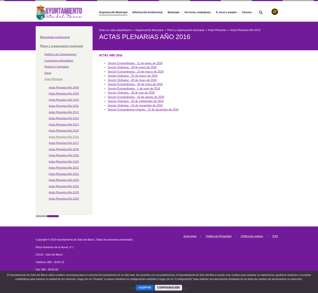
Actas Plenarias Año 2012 (64, 112)
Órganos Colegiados (56, 66)
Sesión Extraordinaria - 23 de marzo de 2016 (136, 71)
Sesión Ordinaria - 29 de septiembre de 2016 (136, 101)
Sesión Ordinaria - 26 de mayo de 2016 (132, 80)
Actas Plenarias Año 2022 (64, 174)
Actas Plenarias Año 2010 (64, 99)
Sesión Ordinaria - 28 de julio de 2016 (131, 92)
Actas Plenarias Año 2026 (64, 198)
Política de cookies (251, 236)
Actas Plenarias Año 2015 (64, 130)
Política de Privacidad (218, 236)
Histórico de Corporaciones (60, 54)
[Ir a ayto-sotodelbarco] (59, 11)
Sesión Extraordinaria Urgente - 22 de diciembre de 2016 (143, 109)
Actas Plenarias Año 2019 (64, 155)
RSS (275, 236)
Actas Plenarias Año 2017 (64, 143)
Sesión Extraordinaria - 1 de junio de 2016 (134, 88)
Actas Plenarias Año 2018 (64, 149)
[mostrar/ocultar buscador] (261, 13)
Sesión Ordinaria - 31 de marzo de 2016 (132, 75)
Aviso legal (189, 236)
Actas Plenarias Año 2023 (64, 180)
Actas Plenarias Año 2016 (64, 136)
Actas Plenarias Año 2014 (64, 124)
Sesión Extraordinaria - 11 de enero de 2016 (135, 63)
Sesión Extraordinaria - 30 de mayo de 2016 (135, 84)
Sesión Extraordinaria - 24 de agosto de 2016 (136, 97)
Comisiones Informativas (58, 60)
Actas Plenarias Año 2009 (64, 93)
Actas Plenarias (53, 79)
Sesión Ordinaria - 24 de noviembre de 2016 (135, 105)
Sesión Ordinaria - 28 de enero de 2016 (132, 67)
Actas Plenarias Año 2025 (64, 192)
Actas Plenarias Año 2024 (64, 186)
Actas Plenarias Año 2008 (64, 87)
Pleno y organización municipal (61, 46)
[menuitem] (113, 12)
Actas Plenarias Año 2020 (64, 161)
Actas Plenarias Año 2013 (64, 118)
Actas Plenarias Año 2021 (64, 167)
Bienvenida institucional (55, 37)
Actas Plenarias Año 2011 (64, 105)
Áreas (47, 73)
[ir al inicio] (300, 267)
